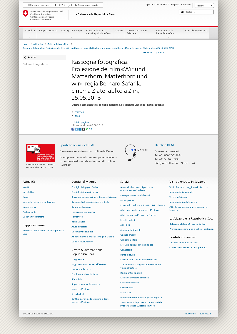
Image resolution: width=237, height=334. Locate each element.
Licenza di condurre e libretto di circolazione (142, 205)
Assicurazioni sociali (130, 230)
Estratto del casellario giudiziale (136, 245)
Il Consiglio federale (38, 5)
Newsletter (28, 192)
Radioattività (78, 221)
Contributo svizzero (196, 30)
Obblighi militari (128, 240)
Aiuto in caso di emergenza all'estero (139, 210)
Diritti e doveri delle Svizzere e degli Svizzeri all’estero (90, 300)
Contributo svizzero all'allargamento (188, 247)
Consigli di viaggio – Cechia (85, 187)
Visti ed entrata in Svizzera (137, 32)
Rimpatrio (76, 279)
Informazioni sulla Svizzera (183, 202)
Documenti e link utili (82, 231)
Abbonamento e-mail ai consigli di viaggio (92, 236)
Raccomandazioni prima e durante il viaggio (93, 197)
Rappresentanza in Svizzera (85, 284)
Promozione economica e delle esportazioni (191, 229)
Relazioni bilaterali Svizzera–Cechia (187, 224)
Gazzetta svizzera (129, 282)
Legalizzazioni (127, 220)
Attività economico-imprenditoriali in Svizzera (188, 208)
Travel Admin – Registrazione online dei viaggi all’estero (140, 266)
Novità (26, 187)
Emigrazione (77, 259)
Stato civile (125, 292)
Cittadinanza (126, 287)
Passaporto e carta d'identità (135, 195)
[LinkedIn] (80, 128)
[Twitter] (77, 128)
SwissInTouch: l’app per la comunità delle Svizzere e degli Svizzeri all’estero (141, 304)
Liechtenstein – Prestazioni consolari (138, 259)
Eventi (26, 197)
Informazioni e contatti (181, 192)
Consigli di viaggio (71, 30)
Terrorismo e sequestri (83, 212)
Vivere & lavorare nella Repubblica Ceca (98, 32)
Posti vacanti (29, 212)
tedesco (79, 111)
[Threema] (84, 128)
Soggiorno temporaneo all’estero (88, 264)
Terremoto (77, 216)
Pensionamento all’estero (84, 274)
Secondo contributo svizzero (183, 242)
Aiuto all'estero (79, 226)
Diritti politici (127, 200)
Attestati (125, 225)
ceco (77, 115)
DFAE (62, 5)
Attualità (30, 30)
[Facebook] (73, 128)
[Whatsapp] (87, 128)
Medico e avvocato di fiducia (134, 277)
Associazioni (77, 294)
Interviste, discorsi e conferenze (39, 202)
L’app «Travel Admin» (82, 241)
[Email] (90, 128)
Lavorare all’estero (81, 269)
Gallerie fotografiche (58, 44)
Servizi (119, 30)
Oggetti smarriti (128, 235)
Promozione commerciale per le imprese (141, 297)
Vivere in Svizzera (178, 197)
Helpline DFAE (165, 145)
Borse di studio (127, 254)
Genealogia (126, 250)
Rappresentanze (48, 30)
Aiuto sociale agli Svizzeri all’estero (138, 215)
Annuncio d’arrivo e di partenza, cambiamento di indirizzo (136, 188)
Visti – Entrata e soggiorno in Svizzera (188, 187)
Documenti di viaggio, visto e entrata (90, 202)
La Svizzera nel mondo (86, 5)
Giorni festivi (29, 207)
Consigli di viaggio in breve (85, 192)
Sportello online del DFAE (77, 145)
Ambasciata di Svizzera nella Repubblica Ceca (43, 232)
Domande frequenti (81, 207)
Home (26, 44)
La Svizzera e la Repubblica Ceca (165, 32)
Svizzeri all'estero (80, 289)
